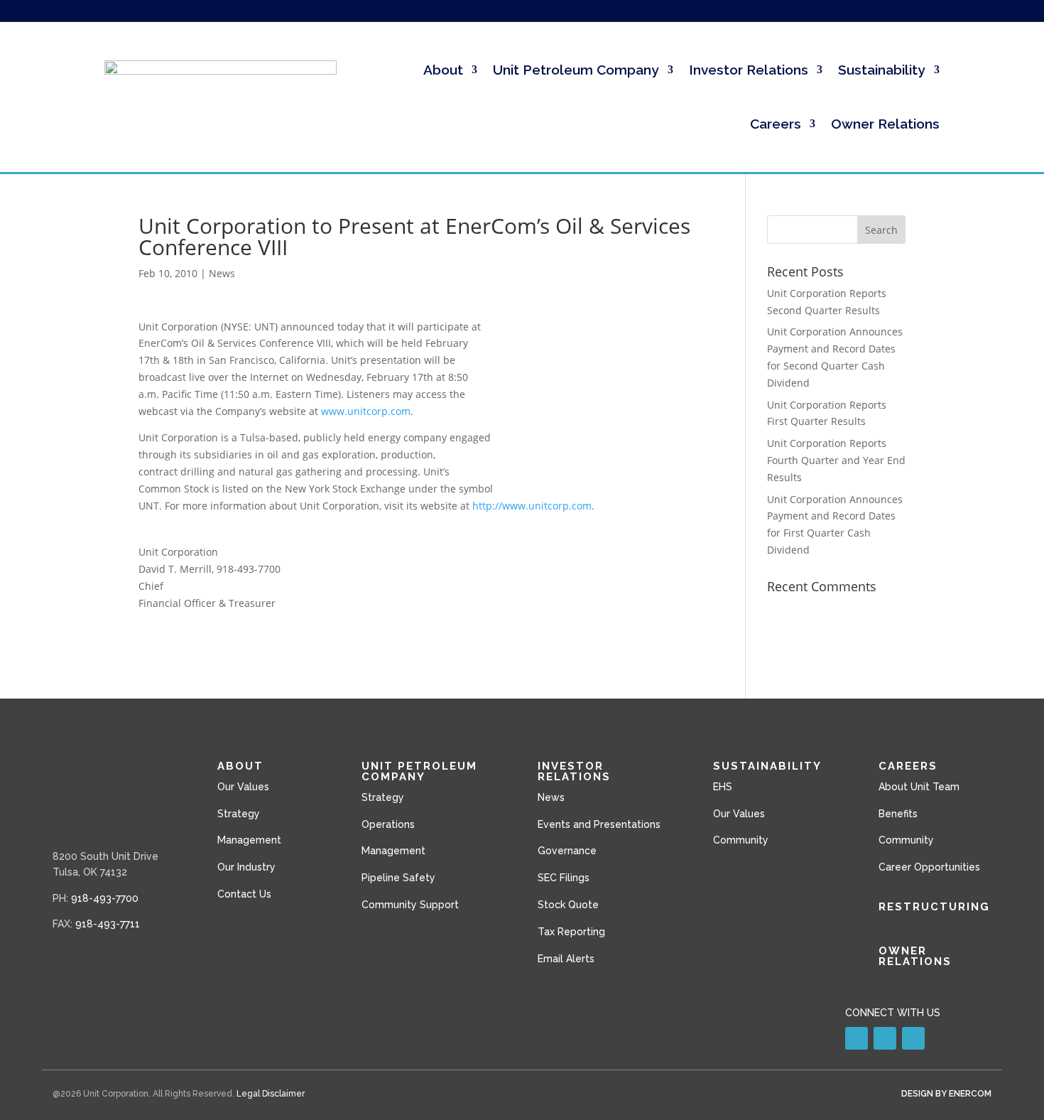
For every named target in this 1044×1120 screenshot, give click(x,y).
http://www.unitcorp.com (532, 505)
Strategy (238, 813)
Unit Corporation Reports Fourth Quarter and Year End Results (836, 460)
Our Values (243, 786)
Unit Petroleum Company (576, 69)
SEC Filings (563, 877)
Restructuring (934, 906)
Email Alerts (566, 958)
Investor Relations (748, 69)
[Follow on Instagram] (913, 1038)
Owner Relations (885, 123)
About (443, 69)
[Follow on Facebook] (885, 1038)
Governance (567, 850)
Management (249, 840)
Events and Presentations (599, 824)
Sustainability (881, 69)
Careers (775, 123)
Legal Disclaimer (270, 1094)
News (222, 273)
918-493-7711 (107, 924)
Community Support (410, 904)
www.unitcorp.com (365, 411)
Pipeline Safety (398, 877)
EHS (722, 786)
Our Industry (246, 867)
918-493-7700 (104, 898)
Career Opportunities (929, 867)
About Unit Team (919, 786)
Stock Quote (568, 904)
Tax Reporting (571, 931)
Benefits (898, 813)
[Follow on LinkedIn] (856, 1038)
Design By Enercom (946, 1094)
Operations (388, 824)
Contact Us (244, 894)
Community (740, 840)
